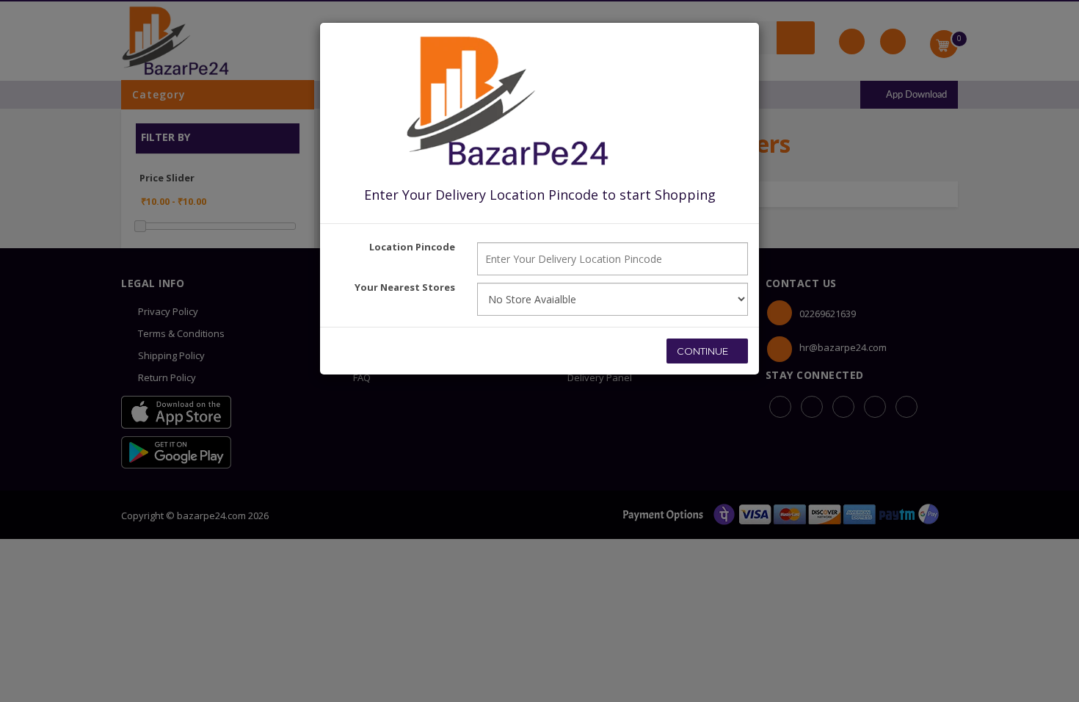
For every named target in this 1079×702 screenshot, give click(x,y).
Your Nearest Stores (405, 287)
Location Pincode (412, 246)
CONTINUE (703, 351)
